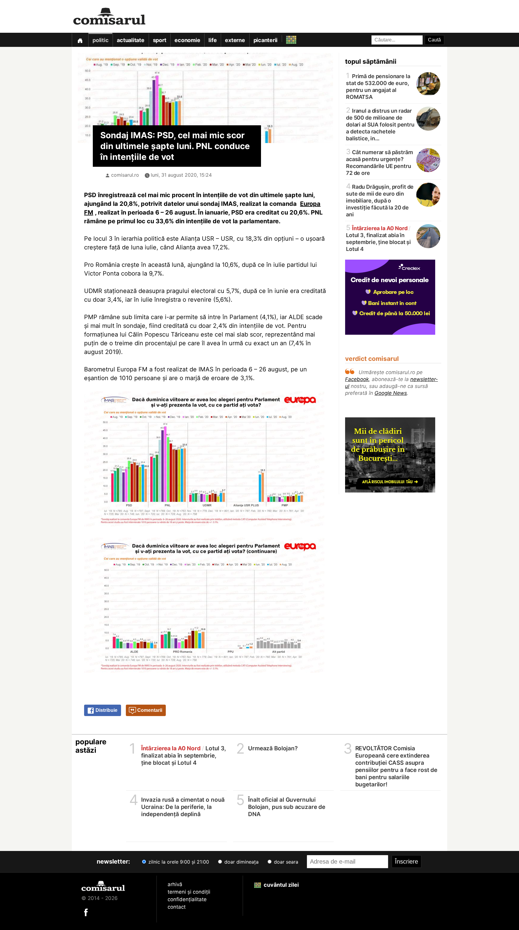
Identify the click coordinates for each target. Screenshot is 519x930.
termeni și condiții (189, 892)
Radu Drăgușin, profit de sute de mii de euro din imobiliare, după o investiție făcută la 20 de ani (380, 200)
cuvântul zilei (281, 885)
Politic (100, 40)
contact (177, 907)
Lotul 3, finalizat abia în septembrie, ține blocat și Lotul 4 (378, 238)
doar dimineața (241, 862)
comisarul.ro (125, 175)
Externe (235, 40)
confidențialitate (187, 899)
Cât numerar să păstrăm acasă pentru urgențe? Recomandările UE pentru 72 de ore (379, 162)
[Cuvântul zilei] (286, 38)
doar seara (285, 862)
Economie (187, 40)
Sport (159, 40)
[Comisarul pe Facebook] (85, 912)
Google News (391, 393)
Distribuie (105, 710)
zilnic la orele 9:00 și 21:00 (178, 862)
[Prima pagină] (80, 40)
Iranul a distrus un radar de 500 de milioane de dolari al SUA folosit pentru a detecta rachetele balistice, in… (380, 124)
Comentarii (149, 710)
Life (212, 40)
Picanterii (265, 40)
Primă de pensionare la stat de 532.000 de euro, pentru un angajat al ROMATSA (378, 86)
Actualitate (130, 40)
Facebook (357, 379)
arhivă (175, 884)
